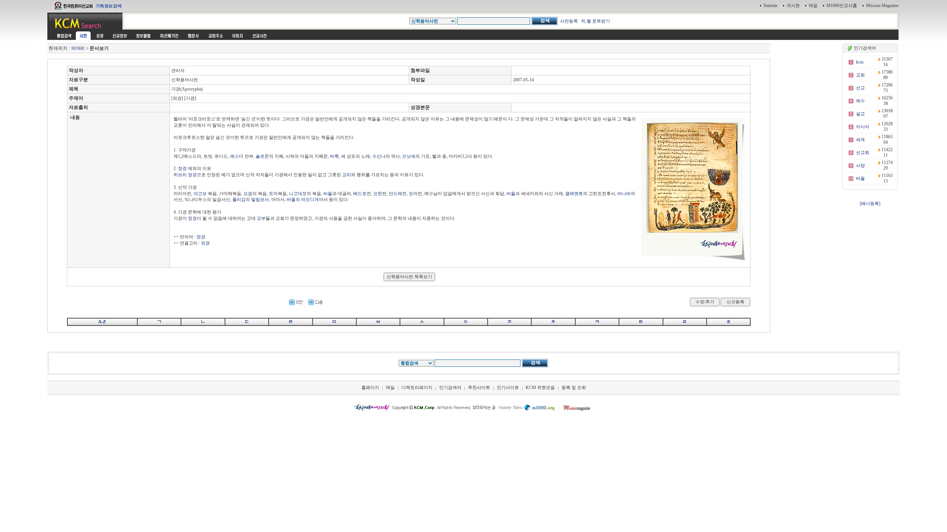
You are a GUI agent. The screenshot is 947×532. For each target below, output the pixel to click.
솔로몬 (262, 156)
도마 (273, 193)
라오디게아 (312, 199)
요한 (377, 193)
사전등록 (569, 21)
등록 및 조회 (574, 387)
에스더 (236, 156)
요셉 (247, 193)
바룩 (334, 156)
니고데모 (298, 193)
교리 (346, 174)
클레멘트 (574, 193)
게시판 (793, 5)
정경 (182, 168)
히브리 (180, 174)
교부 (261, 218)
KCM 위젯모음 (540, 387)
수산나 (378, 156)
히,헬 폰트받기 (595, 21)
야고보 (200, 193)
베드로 (360, 193)
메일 (813, 5)
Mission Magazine (882, 5)
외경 (205, 243)
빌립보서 (260, 199)
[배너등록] (870, 203)
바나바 (624, 193)
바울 (327, 193)
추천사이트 (479, 387)
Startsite (771, 5)
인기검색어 (450, 387)
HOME (78, 48)
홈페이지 (370, 387)
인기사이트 (508, 387)
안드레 (395, 193)
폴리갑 (239, 199)
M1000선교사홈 (841, 5)
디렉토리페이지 (416, 387)
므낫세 (408, 156)
